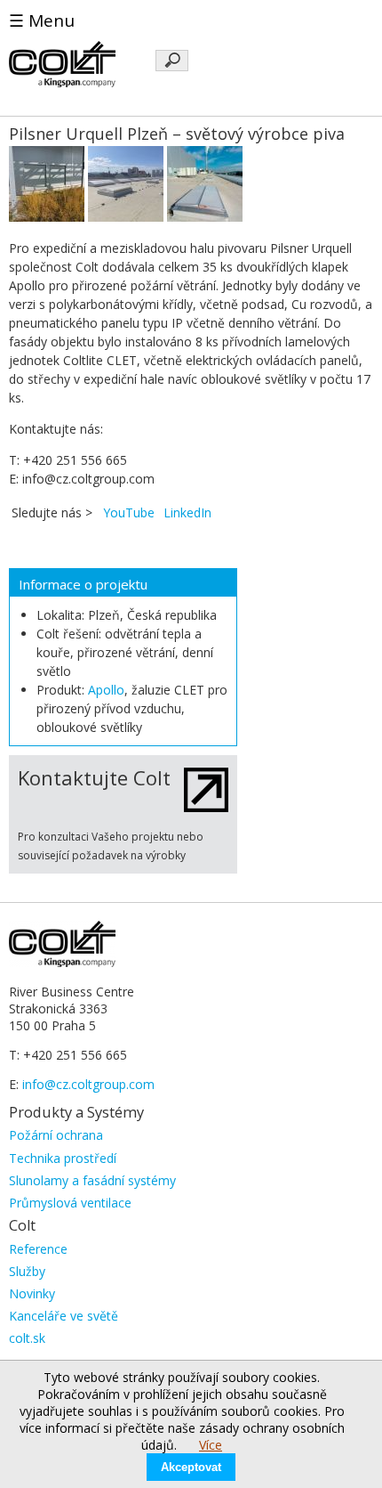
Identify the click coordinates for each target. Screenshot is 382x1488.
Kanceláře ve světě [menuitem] (63, 1315)
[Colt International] (62, 82)
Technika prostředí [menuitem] (62, 1158)
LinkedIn (187, 512)
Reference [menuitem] (38, 1248)
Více (210, 1444)
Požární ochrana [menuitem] (56, 1134)
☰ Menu (42, 20)
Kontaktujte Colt (94, 777)
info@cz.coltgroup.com (88, 1084)
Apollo (106, 689)
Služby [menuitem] (27, 1271)
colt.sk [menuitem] (27, 1337)
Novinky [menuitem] (32, 1293)
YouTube (129, 512)
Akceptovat (191, 1467)
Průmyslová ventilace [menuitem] (70, 1202)
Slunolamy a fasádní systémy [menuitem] (92, 1180)
